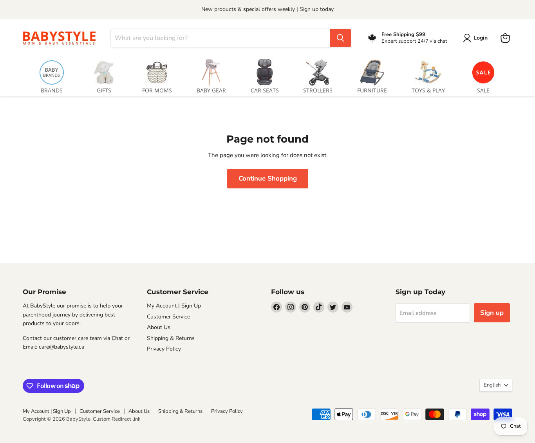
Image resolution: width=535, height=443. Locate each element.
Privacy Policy (164, 349)
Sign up (492, 312)
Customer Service (168, 316)
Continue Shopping (268, 178)
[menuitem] (52, 74)
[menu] (267, 74)
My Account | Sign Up (174, 305)
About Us (158, 327)
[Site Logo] (62, 38)
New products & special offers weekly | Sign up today (267, 9)
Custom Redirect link (117, 419)
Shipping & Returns (171, 338)
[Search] (340, 38)
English (492, 385)
